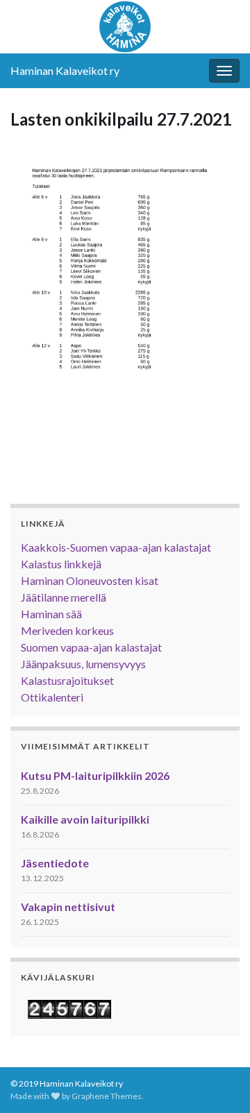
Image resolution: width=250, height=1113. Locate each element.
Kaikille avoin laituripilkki (85, 819)
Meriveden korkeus (67, 630)
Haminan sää (51, 613)
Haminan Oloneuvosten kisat (89, 580)
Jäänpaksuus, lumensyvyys (83, 663)
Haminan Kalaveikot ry (64, 70)
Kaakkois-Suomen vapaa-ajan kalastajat (116, 547)
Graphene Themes (107, 1096)
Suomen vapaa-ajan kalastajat (91, 647)
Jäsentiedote (55, 862)
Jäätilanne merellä (63, 597)
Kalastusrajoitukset (67, 680)
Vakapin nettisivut (68, 906)
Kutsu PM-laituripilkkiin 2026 (95, 775)
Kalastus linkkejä (61, 563)
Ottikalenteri (52, 697)
